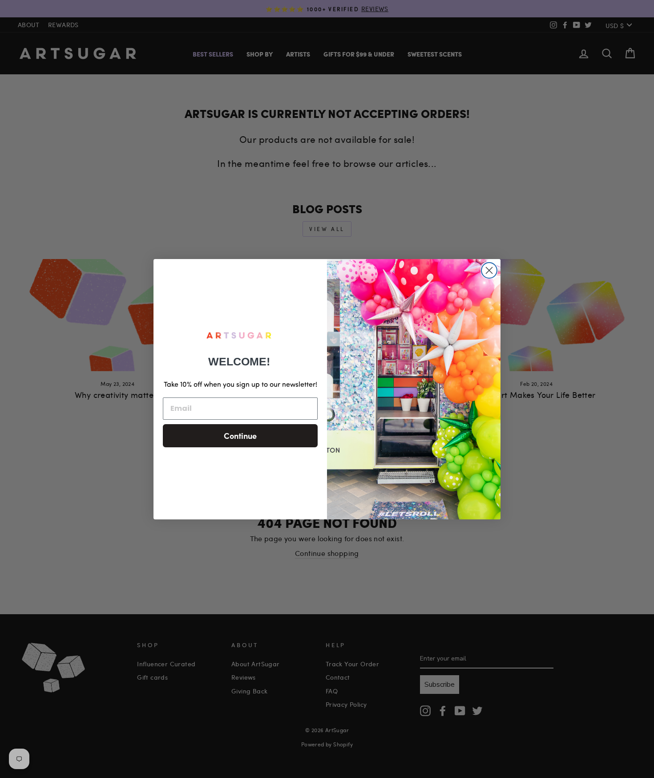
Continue (240, 435)
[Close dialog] (489, 270)
